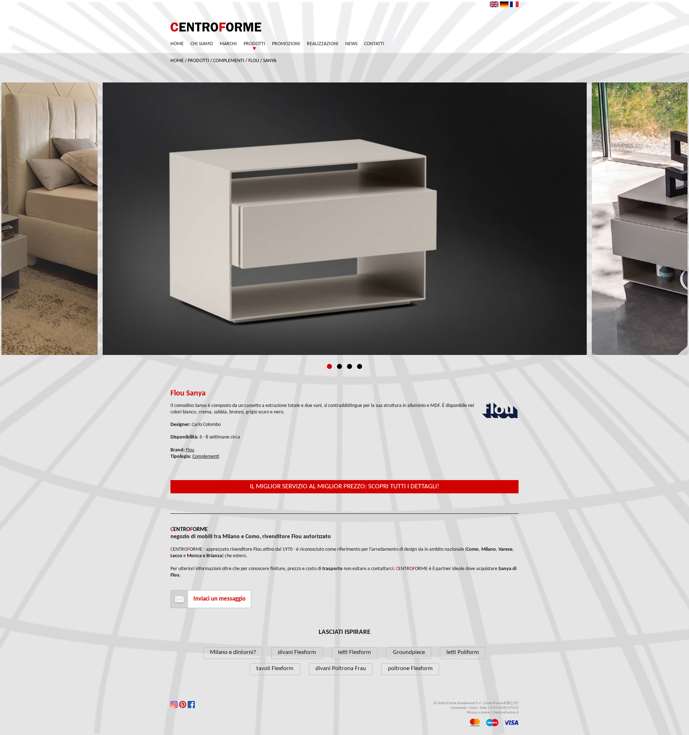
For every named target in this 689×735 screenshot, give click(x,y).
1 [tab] (329, 366)
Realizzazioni (322, 44)
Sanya (269, 60)
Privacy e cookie (478, 713)
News (351, 44)
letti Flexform (354, 652)
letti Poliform (462, 652)
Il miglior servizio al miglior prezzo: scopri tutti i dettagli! (344, 486)
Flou (253, 60)
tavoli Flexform (275, 668)
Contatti (374, 44)
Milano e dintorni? (233, 652)
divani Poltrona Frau (340, 668)
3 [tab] (349, 366)
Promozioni (286, 44)
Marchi (228, 44)
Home (177, 44)
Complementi (228, 60)
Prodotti (254, 44)
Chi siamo (202, 44)
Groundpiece (409, 652)
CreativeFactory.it (506, 713)
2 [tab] (339, 366)
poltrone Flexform (410, 668)
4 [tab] (359, 366)
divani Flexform (297, 652)
